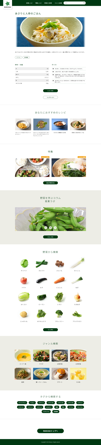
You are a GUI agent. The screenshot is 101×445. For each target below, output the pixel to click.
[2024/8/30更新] (32, 167)
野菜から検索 (48, 3)
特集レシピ (38, 3)
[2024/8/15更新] (69, 167)
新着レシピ (29, 3)
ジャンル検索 (58, 3)
